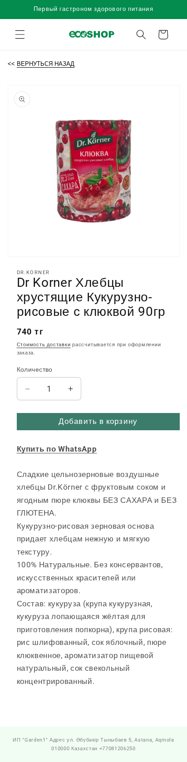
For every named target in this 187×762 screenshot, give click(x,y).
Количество (35, 369)
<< (41, 63)
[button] (20, 34)
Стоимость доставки (44, 345)
